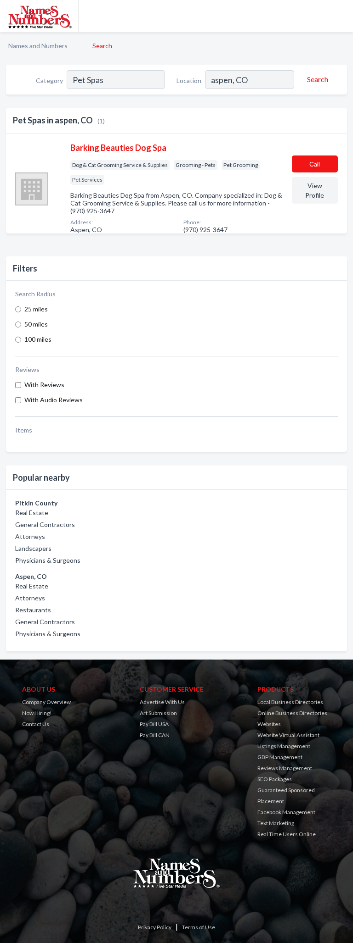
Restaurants (33, 610)
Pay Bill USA (154, 724)
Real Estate (31, 512)
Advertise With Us (162, 702)
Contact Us (35, 724)
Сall (314, 164)
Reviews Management (284, 768)
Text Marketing (275, 823)
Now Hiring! (37, 713)
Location (188, 80)
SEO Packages (274, 779)
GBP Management (279, 757)
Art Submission (158, 713)
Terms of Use (198, 927)
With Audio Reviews (53, 400)
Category (49, 80)
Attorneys (30, 536)
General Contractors (45, 524)
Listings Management (283, 746)
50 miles (36, 324)
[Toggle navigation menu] (340, 16)
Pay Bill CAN (155, 735)
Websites (269, 724)
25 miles (36, 309)
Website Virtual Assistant (288, 735)
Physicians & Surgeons (47, 560)
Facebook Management (286, 812)
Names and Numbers (38, 46)
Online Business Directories (292, 713)
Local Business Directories (290, 702)
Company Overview (46, 702)
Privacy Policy (154, 927)
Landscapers (33, 548)
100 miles (37, 339)
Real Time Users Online (286, 834)
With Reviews (44, 384)
